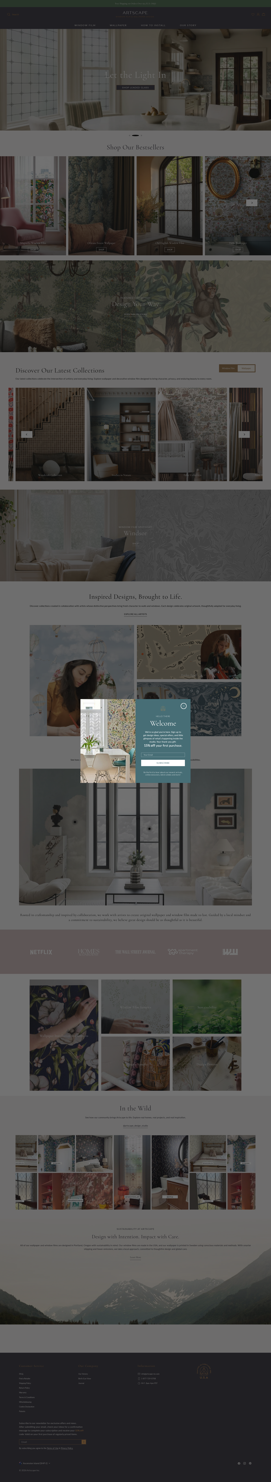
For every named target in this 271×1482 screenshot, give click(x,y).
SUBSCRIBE (163, 762)
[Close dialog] (183, 706)
